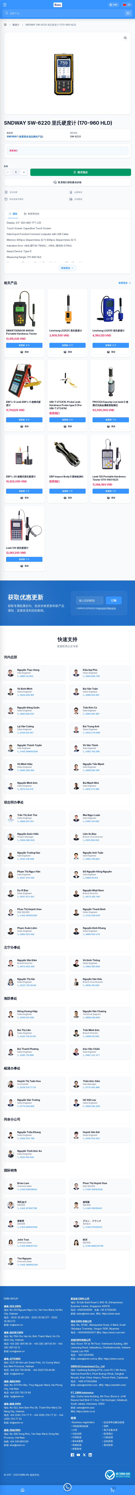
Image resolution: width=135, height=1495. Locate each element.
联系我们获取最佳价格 (70, 182)
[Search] (128, 13)
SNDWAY (12, 136)
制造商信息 (33, 213)
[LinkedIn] (90, 1455)
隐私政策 (112, 608)
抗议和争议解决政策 (114, 1422)
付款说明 (76, 1433)
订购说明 (108, 1437)
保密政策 (76, 1448)
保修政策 (76, 1444)
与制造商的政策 (80, 1426)
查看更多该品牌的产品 (30, 136)
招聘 (106, 1426)
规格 (15, 213)
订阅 (113, 600)
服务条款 (102, 608)
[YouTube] (78, 1455)
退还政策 (108, 1444)
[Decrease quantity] (8, 172)
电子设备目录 (111, 1429)
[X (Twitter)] (84, 1455)
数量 (6, 166)
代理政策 (76, 1437)
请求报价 (82, 172)
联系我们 (108, 1433)
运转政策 (108, 1441)
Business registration (83, 1422)
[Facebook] (72, 1455)
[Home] (5, 24)
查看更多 (123, 282)
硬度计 (16, 24)
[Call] (67, 1490)
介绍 (74, 1429)
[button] (67, 73)
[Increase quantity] (24, 172)
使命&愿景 (77, 1441)
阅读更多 (65, 268)
